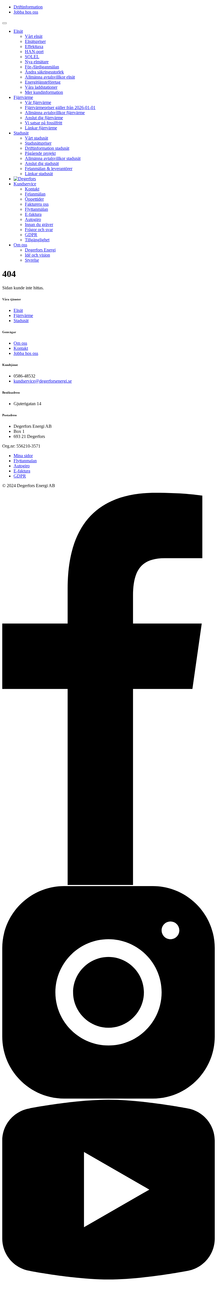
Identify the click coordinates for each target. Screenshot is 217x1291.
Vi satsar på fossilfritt (43, 122)
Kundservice (25, 183)
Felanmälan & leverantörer (48, 168)
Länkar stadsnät (39, 173)
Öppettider (34, 199)
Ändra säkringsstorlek (44, 72)
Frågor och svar (39, 229)
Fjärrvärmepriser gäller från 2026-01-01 (60, 107)
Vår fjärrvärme (38, 102)
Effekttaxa (34, 46)
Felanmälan (35, 194)
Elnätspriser (35, 41)
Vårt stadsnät (36, 138)
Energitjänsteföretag (42, 82)
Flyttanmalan (25, 460)
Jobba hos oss (26, 12)
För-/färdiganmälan (42, 66)
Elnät (18, 31)
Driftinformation (28, 7)
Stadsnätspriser (38, 143)
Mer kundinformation (44, 92)
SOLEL (32, 56)
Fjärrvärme (23, 97)
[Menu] (4, 23)
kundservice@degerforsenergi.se (43, 381)
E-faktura (33, 214)
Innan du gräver (39, 224)
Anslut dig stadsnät (42, 163)
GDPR (31, 234)
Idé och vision (37, 255)
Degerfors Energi (40, 250)
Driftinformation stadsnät (47, 148)
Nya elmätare (37, 61)
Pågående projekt (40, 153)
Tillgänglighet (37, 239)
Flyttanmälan (36, 209)
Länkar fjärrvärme (41, 127)
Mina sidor (23, 455)
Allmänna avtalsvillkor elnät (50, 77)
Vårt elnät (33, 36)
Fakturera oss (37, 204)
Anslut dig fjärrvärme (44, 117)
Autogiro (33, 219)
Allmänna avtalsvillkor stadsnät (53, 158)
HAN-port (34, 51)
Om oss (20, 244)
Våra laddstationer (41, 87)
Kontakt (32, 188)
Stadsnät (21, 133)
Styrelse (32, 260)
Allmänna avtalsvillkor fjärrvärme (55, 112)
